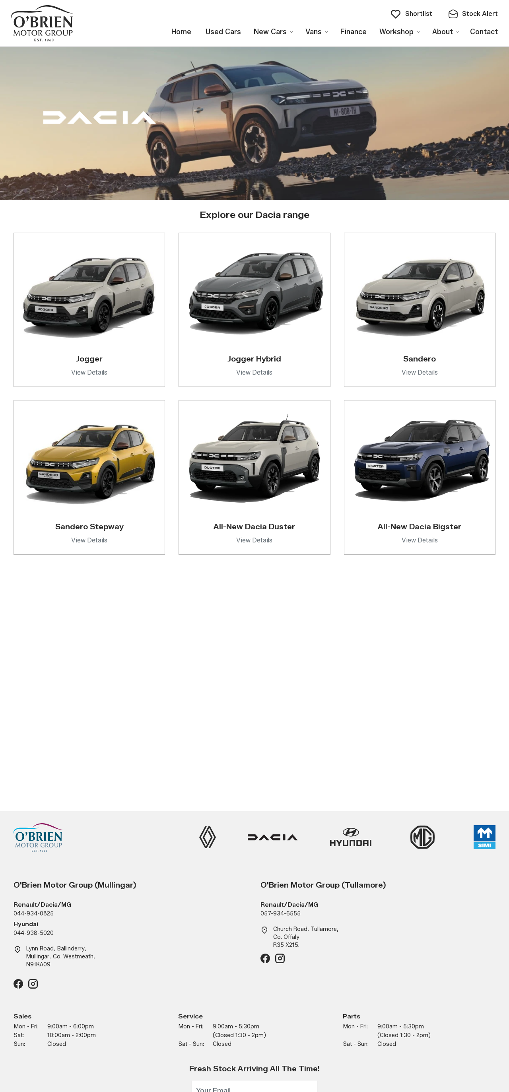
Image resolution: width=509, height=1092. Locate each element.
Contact (484, 31)
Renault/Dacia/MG (42, 905)
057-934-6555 (280, 913)
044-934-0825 (34, 913)
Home (181, 31)
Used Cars (223, 31)
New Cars (270, 31)
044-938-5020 (34, 933)
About (442, 31)
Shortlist (418, 13)
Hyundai (26, 924)
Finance (353, 31)
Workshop (396, 31)
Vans (313, 31)
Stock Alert (480, 13)
